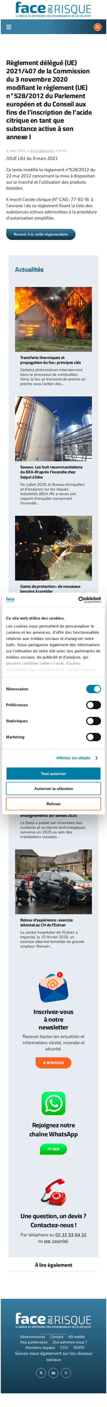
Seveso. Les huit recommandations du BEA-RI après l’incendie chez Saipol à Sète (51, 472)
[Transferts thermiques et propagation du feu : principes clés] (53, 290)
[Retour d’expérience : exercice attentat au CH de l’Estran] (53, 852)
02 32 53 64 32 (70, 1235)
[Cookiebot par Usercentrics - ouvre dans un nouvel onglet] (78, 600)
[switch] (93, 705)
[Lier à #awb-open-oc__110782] (8, 27)
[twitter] (41, 1373)
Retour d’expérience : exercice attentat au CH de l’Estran (46, 922)
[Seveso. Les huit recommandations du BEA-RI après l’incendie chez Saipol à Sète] (53, 399)
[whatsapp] (66, 1373)
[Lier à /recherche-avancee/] (98, 27)
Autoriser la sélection (53, 788)
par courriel (56, 1241)
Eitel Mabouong (42, 150)
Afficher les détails (73, 758)
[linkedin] (53, 1373)
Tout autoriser (53, 773)
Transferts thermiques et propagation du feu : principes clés (50, 360)
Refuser (53, 803)
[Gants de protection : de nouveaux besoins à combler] (53, 519)
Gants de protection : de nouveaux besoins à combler (50, 588)
